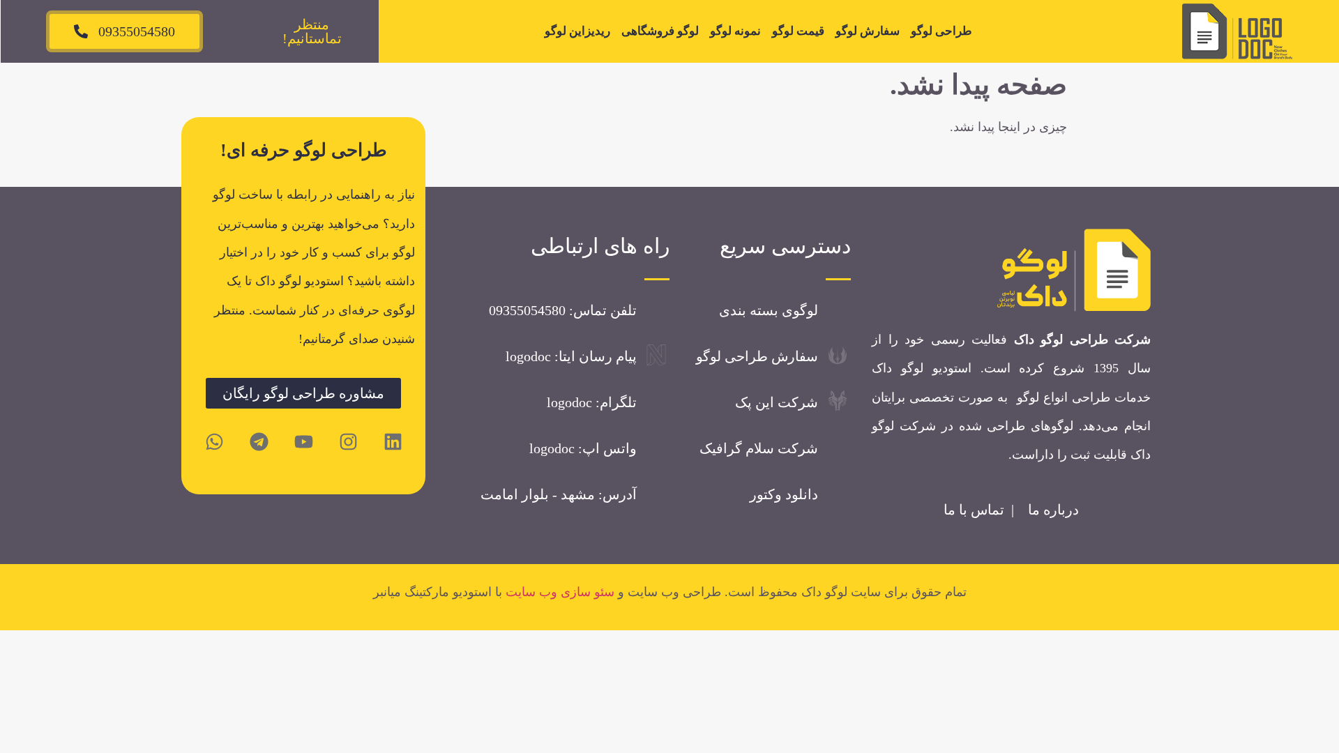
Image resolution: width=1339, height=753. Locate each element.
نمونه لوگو (735, 31)
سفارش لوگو (867, 31)
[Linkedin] (392, 441)
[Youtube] (303, 441)
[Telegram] (259, 441)
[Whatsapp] (214, 441)
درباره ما (1053, 509)
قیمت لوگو (798, 31)
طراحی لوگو (941, 31)
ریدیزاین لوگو (577, 31)
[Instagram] (348, 441)
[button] (312, 31)
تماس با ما (974, 509)
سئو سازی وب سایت (560, 592)
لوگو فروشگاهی (660, 31)
